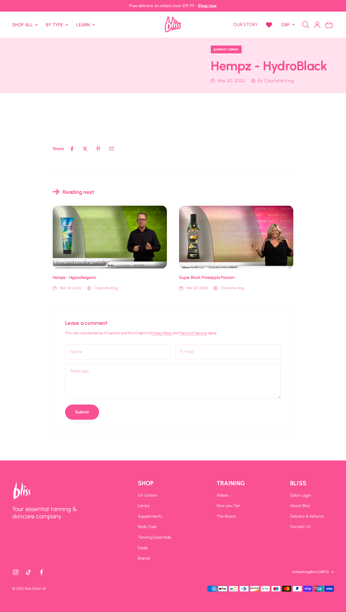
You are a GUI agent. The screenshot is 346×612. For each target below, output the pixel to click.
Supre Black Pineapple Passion (206, 277)
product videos (226, 49)
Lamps (144, 505)
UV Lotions (147, 495)
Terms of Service (193, 333)
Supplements (150, 516)
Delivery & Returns (307, 516)
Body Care (147, 526)
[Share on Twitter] (85, 149)
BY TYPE (54, 24)
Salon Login (300, 495)
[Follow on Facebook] (41, 572)
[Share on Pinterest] (98, 149)
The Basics (226, 516)
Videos (223, 495)
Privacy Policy (161, 333)
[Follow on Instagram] (15, 572)
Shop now (207, 5)
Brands (144, 558)
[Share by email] (111, 149)
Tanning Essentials (154, 537)
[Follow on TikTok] (28, 572)
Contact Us (300, 526)
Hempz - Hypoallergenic (74, 277)
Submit (82, 412)
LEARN (83, 24)
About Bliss (300, 505)
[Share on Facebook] (72, 149)
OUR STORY (245, 24)
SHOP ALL (22, 24)
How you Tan (228, 505)
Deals (143, 547)
